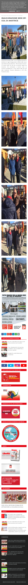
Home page (3, 15)
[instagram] (17, 365)
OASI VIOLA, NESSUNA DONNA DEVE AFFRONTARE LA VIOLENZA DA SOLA (12, 506)
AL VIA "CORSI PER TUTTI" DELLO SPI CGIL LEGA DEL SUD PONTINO (16, 342)
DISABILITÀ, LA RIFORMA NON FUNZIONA (15, 354)
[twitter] (11, 365)
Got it (18, 11)
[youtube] (24, 365)
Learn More (12, 11)
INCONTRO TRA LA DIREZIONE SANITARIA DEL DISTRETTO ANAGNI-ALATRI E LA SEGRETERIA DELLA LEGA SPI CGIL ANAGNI (16, 516)
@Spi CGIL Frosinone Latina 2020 (9, 581)
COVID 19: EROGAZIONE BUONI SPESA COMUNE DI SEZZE (17, 563)
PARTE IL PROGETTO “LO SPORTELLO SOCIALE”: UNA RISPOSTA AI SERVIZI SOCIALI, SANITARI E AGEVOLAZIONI (16, 576)
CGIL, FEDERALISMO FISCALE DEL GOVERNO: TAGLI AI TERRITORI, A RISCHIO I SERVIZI (16, 349)
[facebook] (4, 365)
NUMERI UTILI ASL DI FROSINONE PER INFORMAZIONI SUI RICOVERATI (16, 569)
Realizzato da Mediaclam (21, 581)
